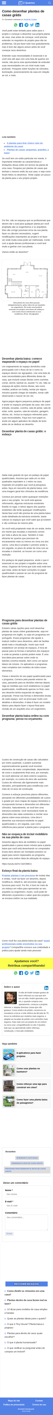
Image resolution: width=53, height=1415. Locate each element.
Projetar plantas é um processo (18, 875)
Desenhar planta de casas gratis (27, 1163)
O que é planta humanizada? (22, 1342)
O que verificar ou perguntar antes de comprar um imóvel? (25, 1350)
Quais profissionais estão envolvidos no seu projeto (26, 944)
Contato (39, 1401)
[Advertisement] (26, 106)
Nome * (9, 1190)
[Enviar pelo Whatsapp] (16, 25)
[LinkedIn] (46, 988)
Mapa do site (14, 1401)
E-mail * (9, 1201)
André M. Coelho (30, 19)
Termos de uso (39, 1405)
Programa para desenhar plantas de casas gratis (25, 1170)
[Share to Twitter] (32, 25)
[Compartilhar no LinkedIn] (37, 25)
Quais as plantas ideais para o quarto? (26, 1318)
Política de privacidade (14, 1405)
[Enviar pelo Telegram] (26, 25)
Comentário (11, 1213)
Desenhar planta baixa (27, 1158)
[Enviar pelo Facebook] (21, 25)
